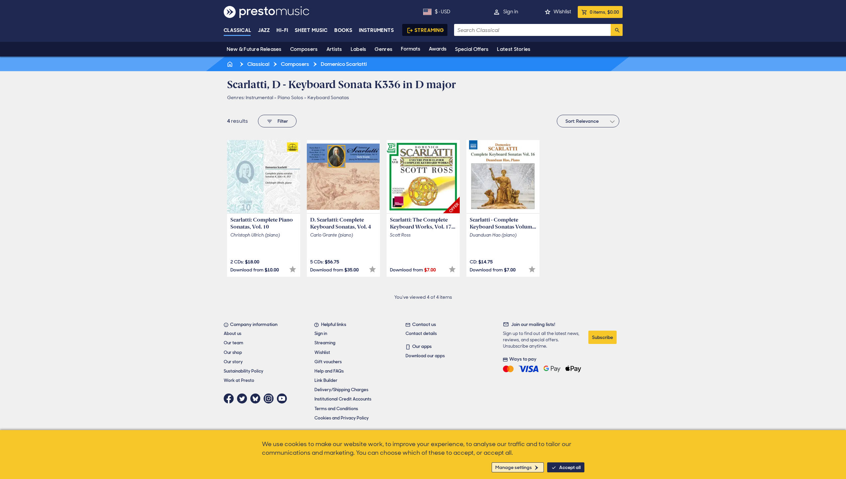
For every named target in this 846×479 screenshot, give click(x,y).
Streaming (429, 30)
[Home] (230, 64)
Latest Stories (513, 49)
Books (343, 30)
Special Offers (471, 49)
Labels (358, 49)
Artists (334, 49)
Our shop (233, 352)
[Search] (617, 30)
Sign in (510, 11)
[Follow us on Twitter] (243, 398)
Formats (410, 49)
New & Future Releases (254, 49)
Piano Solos (290, 97)
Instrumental (259, 97)
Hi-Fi (282, 30)
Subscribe (602, 337)
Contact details (421, 333)
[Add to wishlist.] (293, 269)
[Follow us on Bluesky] (257, 398)
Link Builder (325, 380)
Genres (383, 49)
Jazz (264, 30)
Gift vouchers (328, 362)
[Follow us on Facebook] (230, 398)
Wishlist (562, 11)
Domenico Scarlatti (343, 64)
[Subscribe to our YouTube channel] (283, 398)
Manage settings (513, 467)
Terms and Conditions (336, 408)
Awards (437, 49)
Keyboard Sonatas (328, 97)
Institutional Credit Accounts (342, 399)
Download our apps (425, 356)
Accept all (570, 467)
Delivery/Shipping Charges (341, 390)
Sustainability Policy (243, 371)
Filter (283, 121)
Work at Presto (239, 380)
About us (232, 333)
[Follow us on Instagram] (270, 398)
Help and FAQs (329, 371)
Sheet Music (311, 30)
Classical (237, 30)
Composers (304, 49)
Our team (233, 343)
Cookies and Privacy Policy (341, 418)
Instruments (376, 30)
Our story (233, 362)
